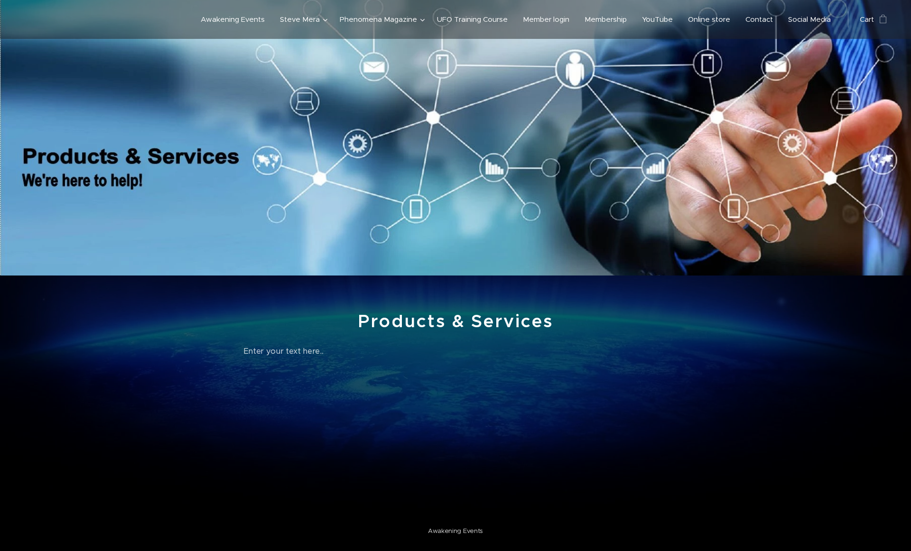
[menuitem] (235, 19)
